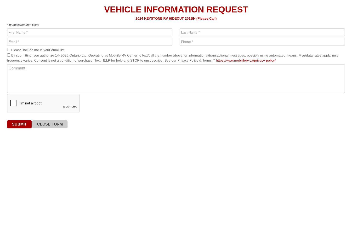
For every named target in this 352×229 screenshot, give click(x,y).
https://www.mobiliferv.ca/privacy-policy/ (246, 60)
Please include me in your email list (37, 50)
